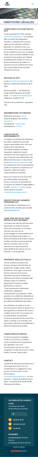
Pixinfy (23, 116)
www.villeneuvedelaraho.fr (14, 37)
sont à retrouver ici (11, 210)
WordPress (8, 121)
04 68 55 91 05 (18, 420)
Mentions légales (19, 447)
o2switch (18, 126)
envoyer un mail (19, 424)
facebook (16, 428)
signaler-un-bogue (18, 187)
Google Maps (20, 124)
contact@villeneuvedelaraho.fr (20, 95)
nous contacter (20, 414)
